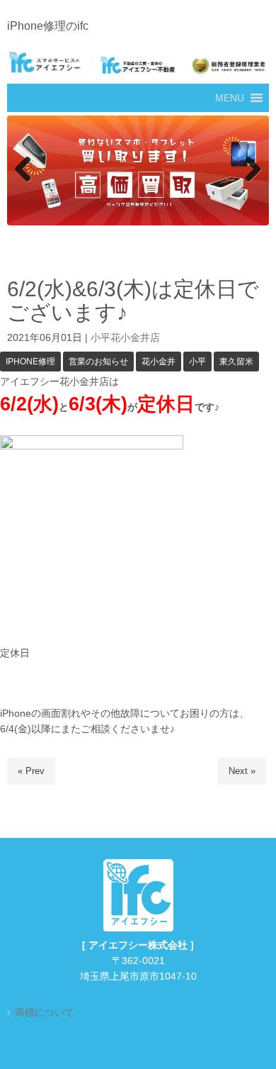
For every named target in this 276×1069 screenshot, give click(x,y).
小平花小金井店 (125, 338)
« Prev (31, 771)
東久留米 (236, 361)
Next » (242, 771)
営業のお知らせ (98, 361)
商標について (44, 1012)
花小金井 (159, 361)
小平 (197, 361)
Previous (24, 170)
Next (251, 170)
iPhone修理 (30, 361)
